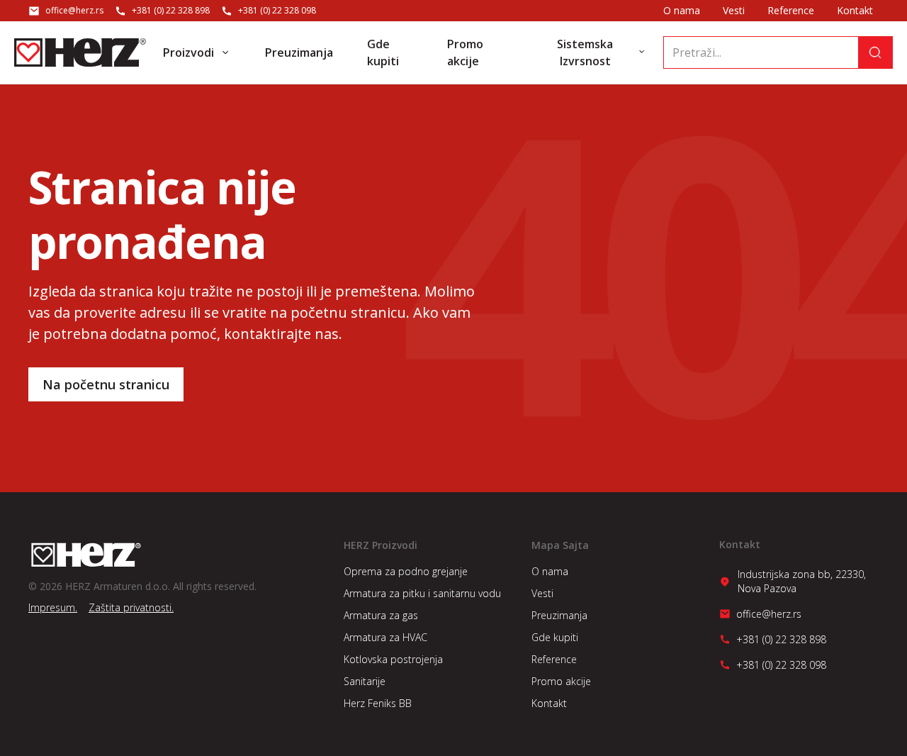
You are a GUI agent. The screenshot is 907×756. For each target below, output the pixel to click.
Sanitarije (364, 681)
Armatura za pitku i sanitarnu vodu (422, 593)
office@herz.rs (74, 10)
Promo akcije (561, 681)
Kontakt (855, 10)
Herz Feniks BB (378, 703)
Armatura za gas (381, 615)
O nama (681, 10)
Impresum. (52, 607)
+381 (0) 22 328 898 (171, 10)
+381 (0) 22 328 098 (277, 10)
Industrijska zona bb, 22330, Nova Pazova (802, 581)
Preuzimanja (559, 615)
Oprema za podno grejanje (406, 571)
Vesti (734, 10)
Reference (790, 10)
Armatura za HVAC (385, 637)
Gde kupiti (554, 637)
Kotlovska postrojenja (393, 659)
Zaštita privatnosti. (131, 607)
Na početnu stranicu (106, 384)
